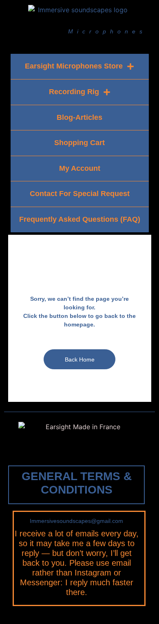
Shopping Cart (79, 143)
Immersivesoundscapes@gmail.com (76, 521)
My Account (79, 168)
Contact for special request (80, 194)
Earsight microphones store (74, 66)
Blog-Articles (79, 117)
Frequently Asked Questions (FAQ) (79, 219)
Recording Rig (74, 92)
